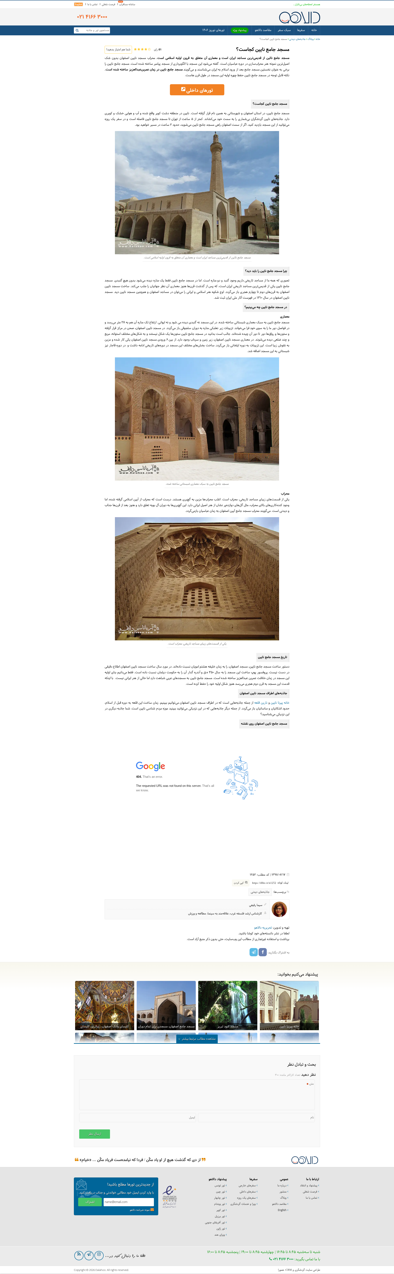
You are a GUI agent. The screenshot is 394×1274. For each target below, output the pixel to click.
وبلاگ (311, 39)
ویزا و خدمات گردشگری (243, 1204)
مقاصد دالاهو (263, 30)
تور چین (220, 1192)
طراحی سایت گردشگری (307, 1270)
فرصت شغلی (108, 4)
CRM (289, 1269)
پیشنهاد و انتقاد (308, 1185)
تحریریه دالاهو (263, 927)
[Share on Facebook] (263, 952)
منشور (282, 1192)
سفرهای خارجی (247, 1185)
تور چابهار (219, 1198)
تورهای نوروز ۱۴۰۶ (213, 30)
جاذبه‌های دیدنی (297, 39)
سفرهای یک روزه (246, 1198)
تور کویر (220, 1210)
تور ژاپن (220, 1229)
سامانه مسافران (127, 4)
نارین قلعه (260, 702)
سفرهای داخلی (248, 1192)
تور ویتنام (219, 1204)
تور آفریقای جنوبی (215, 1222)
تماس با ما (92, 4)
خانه (314, 30)
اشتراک (90, 1202)
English (78, 4)
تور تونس (220, 1185)
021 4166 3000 (282, 1259)
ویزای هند (219, 1235)
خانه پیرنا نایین (280, 702)
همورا (281, 1270)
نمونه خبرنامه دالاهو (140, 1210)
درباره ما (281, 1185)
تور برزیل (220, 1216)
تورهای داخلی (199, 90)
